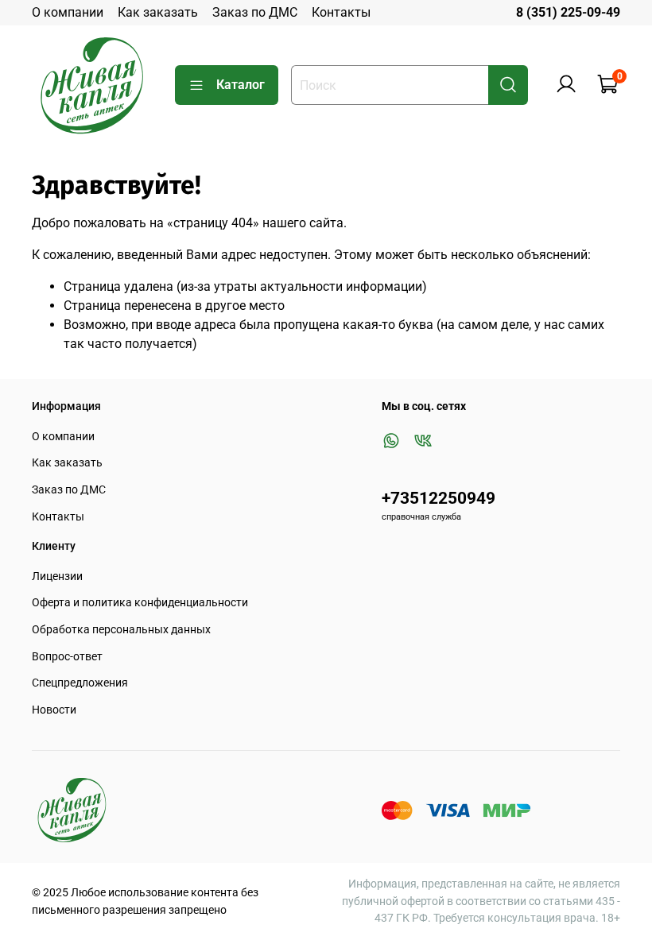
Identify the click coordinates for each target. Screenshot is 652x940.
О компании (67, 12)
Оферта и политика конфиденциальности (140, 602)
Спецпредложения (80, 683)
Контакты (341, 12)
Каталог (240, 84)
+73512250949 (438, 498)
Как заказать (158, 12)
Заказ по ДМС (254, 12)
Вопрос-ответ (67, 656)
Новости (54, 710)
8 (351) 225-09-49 (568, 12)
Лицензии (57, 576)
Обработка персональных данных (121, 629)
